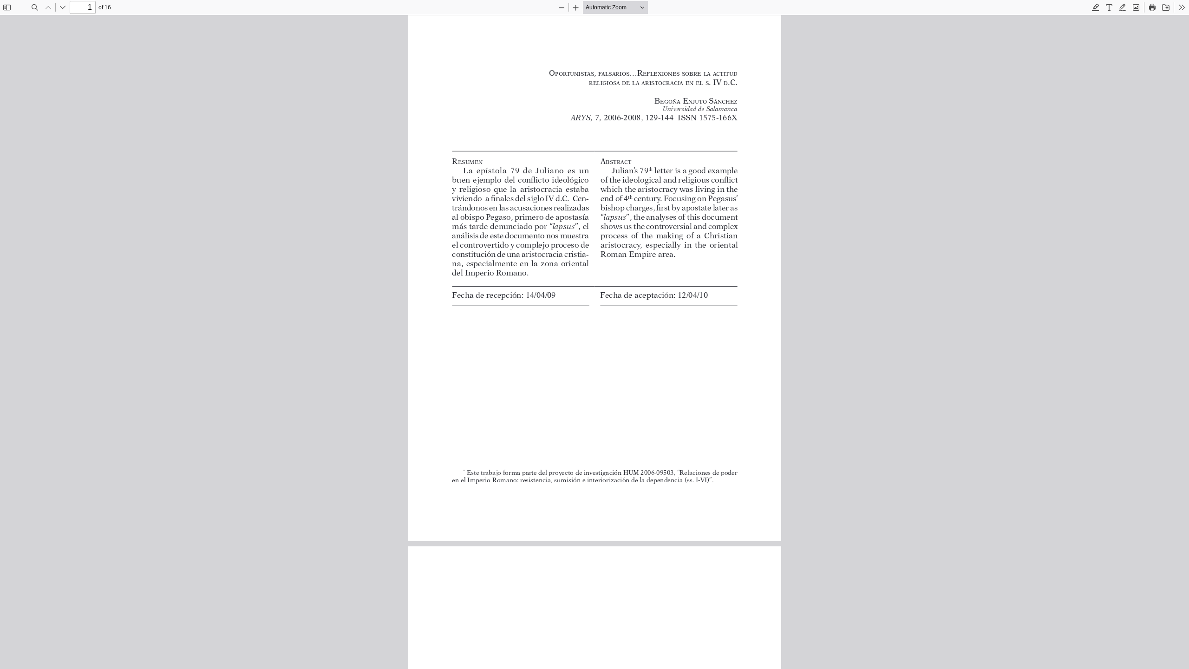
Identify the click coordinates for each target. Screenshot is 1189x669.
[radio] (1095, 7)
